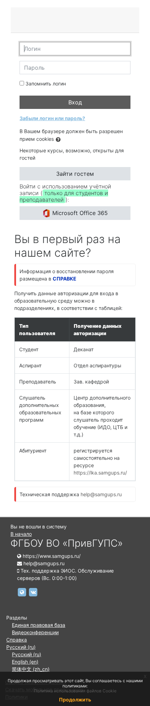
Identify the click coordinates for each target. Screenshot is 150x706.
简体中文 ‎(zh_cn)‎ (31, 669)
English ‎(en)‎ (25, 662)
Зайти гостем (75, 173)
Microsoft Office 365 (79, 212)
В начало (21, 534)
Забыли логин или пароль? (52, 118)
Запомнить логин (45, 83)
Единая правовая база (38, 625)
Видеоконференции (35, 632)
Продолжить (75, 699)
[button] (59, 139)
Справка (16, 640)
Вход (75, 102)
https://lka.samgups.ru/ (100, 473)
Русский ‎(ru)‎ (21, 647)
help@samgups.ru (101, 494)
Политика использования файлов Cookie (75, 690)
